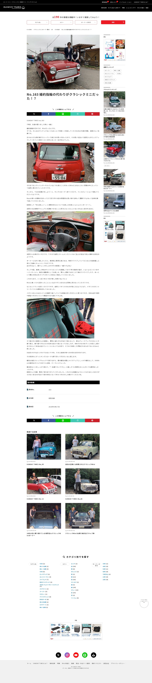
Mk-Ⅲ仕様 (43, 602)
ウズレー (42, 594)
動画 (147, 7)
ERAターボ (43, 599)
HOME (30, 29)
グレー (73, 590)
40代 (104, 566)
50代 (104, 569)
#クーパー (107, 70)
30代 (104, 564)
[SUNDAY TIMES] (25, 7)
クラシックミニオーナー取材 (41, 29)
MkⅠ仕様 (43, 607)
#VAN (119, 73)
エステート (43, 605)
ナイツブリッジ (44, 597)
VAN (41, 564)
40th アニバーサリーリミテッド (49, 585)
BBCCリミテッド (45, 582)
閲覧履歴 (104, 2)
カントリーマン (44, 577)
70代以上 (105, 574)
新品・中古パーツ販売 (83, 663)
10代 (104, 577)
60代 (104, 571)
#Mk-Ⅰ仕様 (117, 70)
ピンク (73, 564)
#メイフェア (108, 76)
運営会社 (106, 663)
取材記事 (104, 7)
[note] (77, 114)
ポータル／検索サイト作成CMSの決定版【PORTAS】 (76, 668)
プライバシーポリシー (118, 663)
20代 (104, 579)
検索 (113, 22)
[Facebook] (49, 114)
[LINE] (63, 114)
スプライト (43, 589)
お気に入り (113, 2)
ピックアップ (44, 574)
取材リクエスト (97, 663)
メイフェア (43, 579)
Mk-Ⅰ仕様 (43, 569)
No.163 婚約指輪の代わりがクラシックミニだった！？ (77, 29)
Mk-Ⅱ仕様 (43, 566)
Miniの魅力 (141, 7)
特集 (123, 7)
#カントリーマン (109, 73)
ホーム (29, 663)
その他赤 (57, 29)
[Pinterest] (92, 114)
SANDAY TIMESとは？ (141, 2)
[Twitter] (34, 114)
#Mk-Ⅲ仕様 (108, 83)
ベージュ (73, 598)
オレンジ (73, 571)
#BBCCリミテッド (110, 79)
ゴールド (73, 582)
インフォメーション (125, 2)
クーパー (107, 165)
